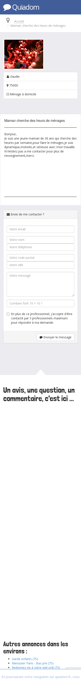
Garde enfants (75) (25, 659)
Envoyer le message (57, 337)
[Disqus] (40, 463)
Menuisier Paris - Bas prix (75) (33, 663)
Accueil (19, 21)
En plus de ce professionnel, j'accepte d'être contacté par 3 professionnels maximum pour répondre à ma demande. (41, 318)
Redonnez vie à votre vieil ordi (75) (36, 667)
